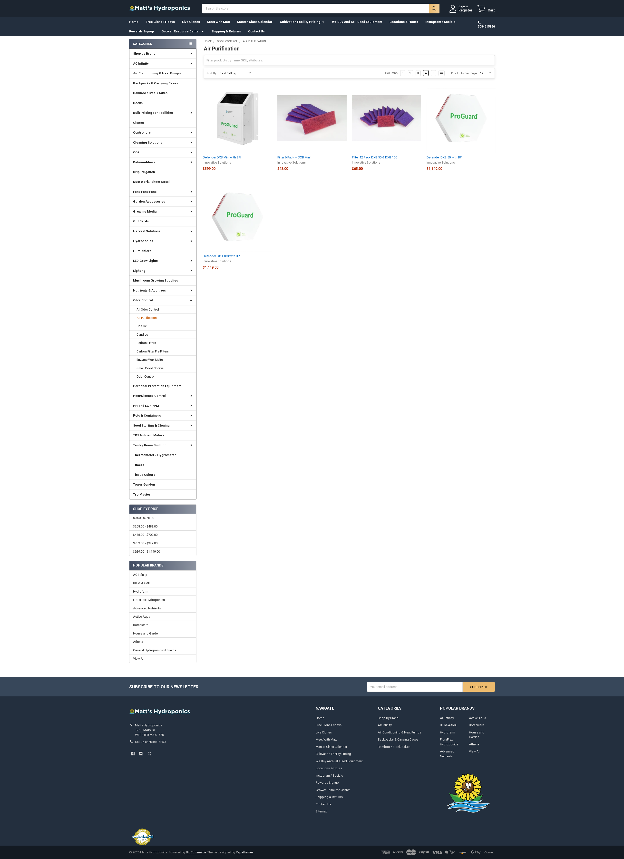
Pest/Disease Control (149, 396)
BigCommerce (196, 852)
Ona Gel (141, 326)
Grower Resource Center (180, 31)
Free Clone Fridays (160, 22)
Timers (138, 465)
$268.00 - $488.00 (145, 526)
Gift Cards (141, 221)
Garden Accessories (149, 201)
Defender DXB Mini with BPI (222, 157)
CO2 (136, 152)
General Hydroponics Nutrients (154, 650)
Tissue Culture (144, 475)
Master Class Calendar (255, 22)
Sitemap (321, 811)
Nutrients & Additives (149, 290)
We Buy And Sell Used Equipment (357, 22)
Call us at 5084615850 (150, 742)
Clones (138, 123)
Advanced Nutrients (147, 608)
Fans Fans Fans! (145, 192)
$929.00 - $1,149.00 (146, 551)
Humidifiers (142, 251)
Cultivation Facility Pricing (300, 22)
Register (465, 10)
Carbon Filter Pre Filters (152, 351)
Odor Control (143, 300)
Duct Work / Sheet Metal (151, 182)
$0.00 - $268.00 (143, 518)
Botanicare (140, 625)
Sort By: (211, 73)
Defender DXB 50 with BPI (444, 157)
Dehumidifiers (144, 162)
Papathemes (245, 852)
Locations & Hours (404, 22)
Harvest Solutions (146, 231)
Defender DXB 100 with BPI (221, 256)
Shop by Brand (144, 53)
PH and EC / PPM (146, 406)
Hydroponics (143, 241)
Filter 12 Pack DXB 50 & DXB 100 (374, 157)
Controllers (142, 132)
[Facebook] (132, 753)
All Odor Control (147, 309)
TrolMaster (141, 494)
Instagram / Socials (440, 22)
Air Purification (146, 318)
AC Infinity (141, 63)
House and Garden (146, 633)
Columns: (391, 73)
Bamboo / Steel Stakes (150, 93)
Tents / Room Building (149, 445)
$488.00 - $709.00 (145, 535)
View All (138, 658)
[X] (149, 753)
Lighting (139, 271)
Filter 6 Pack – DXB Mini (294, 157)
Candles (142, 334)
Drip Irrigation (144, 172)
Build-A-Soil (141, 583)
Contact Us (256, 31)
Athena (138, 642)
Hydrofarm (140, 591)
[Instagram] (141, 753)
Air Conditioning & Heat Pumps (157, 73)
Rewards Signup (141, 31)
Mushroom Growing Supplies (155, 280)
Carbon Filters (146, 343)
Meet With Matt (218, 22)
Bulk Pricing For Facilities (153, 113)
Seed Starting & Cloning (151, 425)
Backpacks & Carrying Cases (155, 83)
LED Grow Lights (145, 261)
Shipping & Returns (226, 31)
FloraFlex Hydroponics (149, 600)
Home (133, 22)
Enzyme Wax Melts (149, 359)
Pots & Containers (147, 415)
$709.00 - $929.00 (145, 543)
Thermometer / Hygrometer (154, 455)
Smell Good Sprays (150, 368)
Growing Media (145, 211)
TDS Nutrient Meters (148, 435)
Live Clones (191, 22)
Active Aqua (141, 616)
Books (138, 103)
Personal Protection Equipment (157, 386)
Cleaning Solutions (147, 142)
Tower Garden (144, 484)
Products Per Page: (464, 73)
